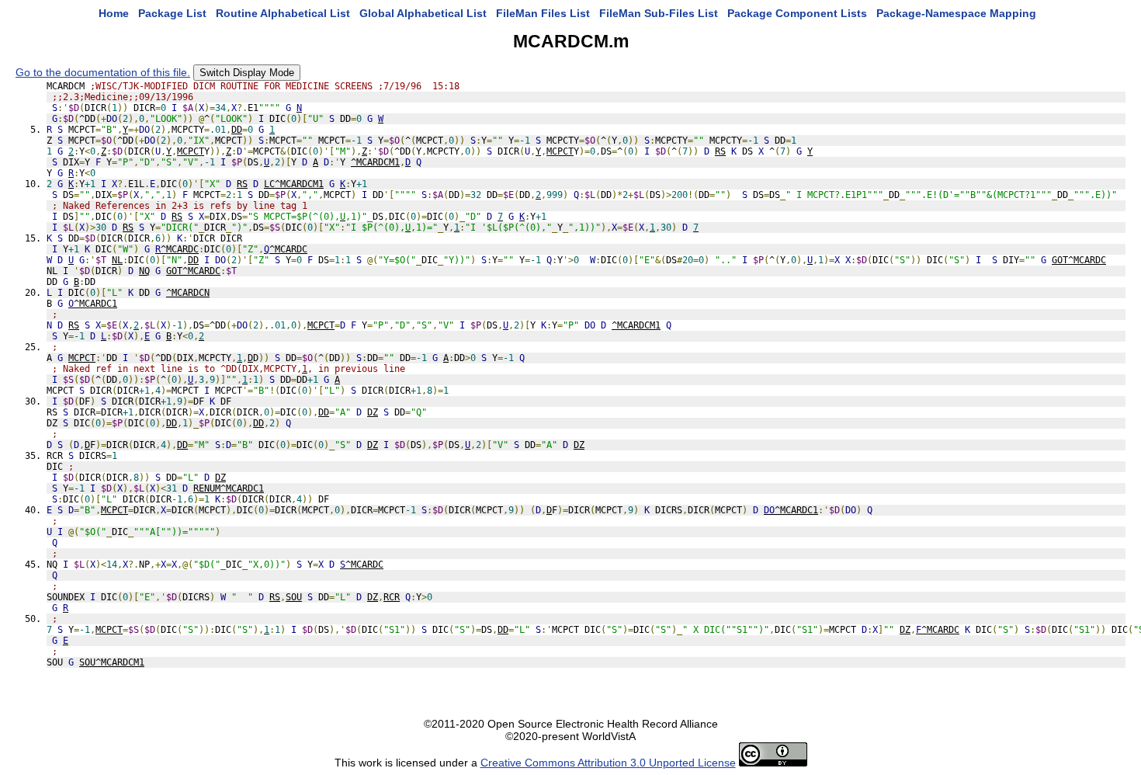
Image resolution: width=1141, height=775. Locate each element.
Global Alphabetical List (423, 13)
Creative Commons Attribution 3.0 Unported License (608, 762)
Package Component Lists (797, 13)
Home (114, 13)
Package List (172, 13)
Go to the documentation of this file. (103, 72)
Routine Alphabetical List (283, 13)
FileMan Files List (543, 13)
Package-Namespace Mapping (956, 13)
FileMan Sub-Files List (658, 13)
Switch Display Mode (246, 72)
